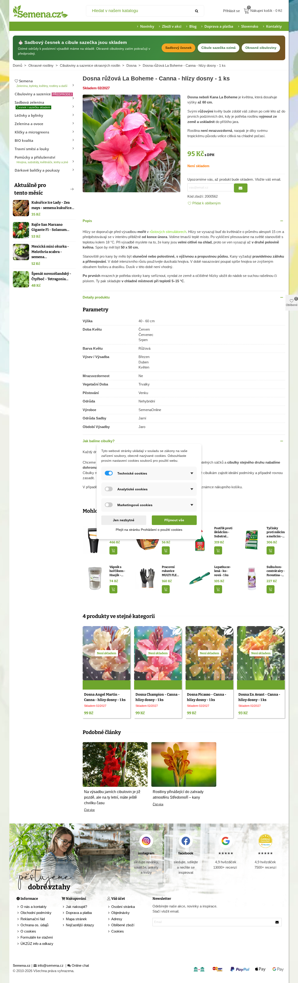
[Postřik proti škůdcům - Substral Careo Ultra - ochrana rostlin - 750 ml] (199, 540)
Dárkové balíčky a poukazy (37, 170)
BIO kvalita (24, 140)
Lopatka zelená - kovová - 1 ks (222, 571)
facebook (185, 853)
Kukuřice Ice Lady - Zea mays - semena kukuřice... (52, 205)
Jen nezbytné (123, 520)
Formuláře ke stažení (36, 937)
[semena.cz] (41, 11)
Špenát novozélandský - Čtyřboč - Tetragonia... (51, 276)
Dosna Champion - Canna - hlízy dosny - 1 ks (157, 697)
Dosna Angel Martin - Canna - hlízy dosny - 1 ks (104, 697)
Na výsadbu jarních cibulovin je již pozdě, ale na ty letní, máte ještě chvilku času (112, 797)
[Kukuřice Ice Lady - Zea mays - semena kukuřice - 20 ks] (21, 208)
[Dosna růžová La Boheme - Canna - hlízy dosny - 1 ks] (131, 143)
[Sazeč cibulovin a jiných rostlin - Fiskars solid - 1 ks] (95, 540)
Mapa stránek (76, 919)
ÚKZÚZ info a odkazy (36, 944)
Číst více (89, 810)
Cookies (117, 931)
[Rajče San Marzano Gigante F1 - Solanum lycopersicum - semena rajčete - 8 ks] (21, 230)
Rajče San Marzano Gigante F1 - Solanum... (50, 227)
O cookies (28, 931)
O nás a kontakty (33, 907)
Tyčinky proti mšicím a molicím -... (276, 532)
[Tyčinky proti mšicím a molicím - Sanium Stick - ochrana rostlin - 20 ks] (252, 540)
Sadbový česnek (178, 48)
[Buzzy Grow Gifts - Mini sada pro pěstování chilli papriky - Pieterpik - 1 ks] (147, 540)
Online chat (80, 965)
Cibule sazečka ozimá (218, 48)
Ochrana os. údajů (34, 925)
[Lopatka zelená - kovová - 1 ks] (199, 579)
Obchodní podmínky (35, 913)
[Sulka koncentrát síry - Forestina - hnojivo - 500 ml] (252, 579)
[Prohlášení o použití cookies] (109, 931)
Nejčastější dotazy (80, 925)
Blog (192, 26)
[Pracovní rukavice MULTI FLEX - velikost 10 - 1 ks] (147, 579)
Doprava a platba (218, 26)
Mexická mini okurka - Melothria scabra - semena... (50, 251)
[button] (64, 189)
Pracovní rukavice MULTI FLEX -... (170, 571)
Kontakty (274, 26)
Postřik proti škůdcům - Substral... (223, 532)
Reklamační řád (32, 919)
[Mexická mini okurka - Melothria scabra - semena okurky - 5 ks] (21, 252)
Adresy (116, 919)
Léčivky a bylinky (29, 115)
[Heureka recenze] (265, 841)
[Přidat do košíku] (113, 550)
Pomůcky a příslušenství (41, 159)
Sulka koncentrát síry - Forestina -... (276, 571)
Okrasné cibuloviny (260, 48)
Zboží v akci (171, 26)
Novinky (147, 26)
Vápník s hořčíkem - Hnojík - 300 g (117, 571)
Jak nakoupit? (76, 907)
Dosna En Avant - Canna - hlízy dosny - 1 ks (259, 697)
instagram (146, 853)
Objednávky (120, 913)
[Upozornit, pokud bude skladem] (240, 188)
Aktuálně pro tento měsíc (30, 189)
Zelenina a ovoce (29, 123)
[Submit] (197, 10)
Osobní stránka (123, 907)
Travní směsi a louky (32, 148)
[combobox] (138, 10)
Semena (42, 83)
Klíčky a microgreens (32, 132)
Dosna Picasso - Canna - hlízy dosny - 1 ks (206, 697)
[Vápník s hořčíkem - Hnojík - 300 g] (95, 579)
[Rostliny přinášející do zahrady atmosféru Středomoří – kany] (183, 764)
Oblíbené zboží (122, 925)
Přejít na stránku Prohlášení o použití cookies (149, 529)
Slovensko (249, 26)
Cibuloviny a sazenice (43, 94)
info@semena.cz (51, 965)
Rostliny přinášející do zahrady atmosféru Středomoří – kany (178, 794)
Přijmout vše (174, 520)
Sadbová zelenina (32, 104)
